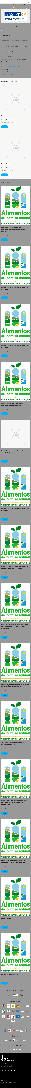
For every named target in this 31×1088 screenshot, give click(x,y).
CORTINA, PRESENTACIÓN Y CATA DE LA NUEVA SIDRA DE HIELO (15, 686)
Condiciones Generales (7, 1084)
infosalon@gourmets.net (7, 1065)
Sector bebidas (6, 164)
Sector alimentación (8, 116)
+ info (4, 127)
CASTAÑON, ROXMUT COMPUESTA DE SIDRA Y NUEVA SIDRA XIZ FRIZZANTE (14, 803)
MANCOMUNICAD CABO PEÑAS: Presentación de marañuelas (13, 404)
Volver (15, 26)
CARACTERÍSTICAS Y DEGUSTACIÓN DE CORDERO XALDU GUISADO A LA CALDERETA (14, 627)
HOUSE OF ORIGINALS (9, 975)
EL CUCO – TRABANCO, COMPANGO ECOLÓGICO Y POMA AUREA (14, 568)
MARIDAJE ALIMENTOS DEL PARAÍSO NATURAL (15, 288)
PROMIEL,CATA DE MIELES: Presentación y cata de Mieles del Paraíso (13, 230)
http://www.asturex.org (12, 66)
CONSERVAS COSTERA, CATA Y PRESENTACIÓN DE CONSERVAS (13, 862)
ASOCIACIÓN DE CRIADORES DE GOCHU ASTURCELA (12, 744)
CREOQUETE (6, 919)
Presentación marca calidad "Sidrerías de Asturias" (14, 452)
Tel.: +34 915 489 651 (6, 1067)
